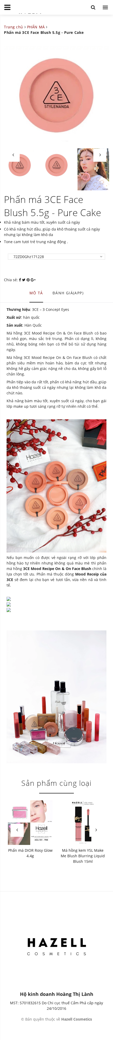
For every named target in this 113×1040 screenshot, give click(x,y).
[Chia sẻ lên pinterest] (29, 279)
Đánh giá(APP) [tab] (68, 292)
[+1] (33, 279)
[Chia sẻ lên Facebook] (20, 279)
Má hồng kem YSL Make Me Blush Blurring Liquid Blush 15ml (83, 856)
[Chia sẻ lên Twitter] (24, 279)
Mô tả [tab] (36, 292)
